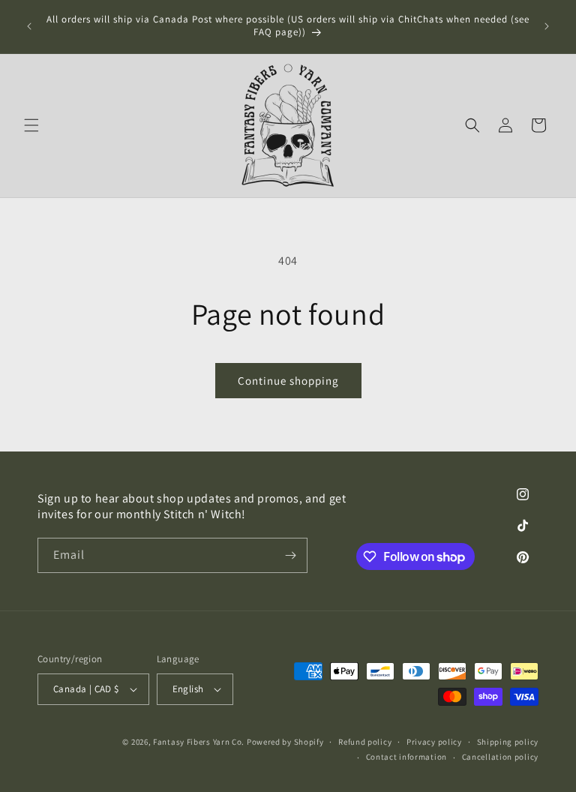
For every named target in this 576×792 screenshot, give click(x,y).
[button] (31, 125)
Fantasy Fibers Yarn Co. (198, 741)
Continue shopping (288, 381)
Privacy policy (434, 741)
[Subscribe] (290, 555)
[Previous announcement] (29, 26)
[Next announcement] (546, 26)
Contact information (406, 757)
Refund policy (365, 741)
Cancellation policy (500, 757)
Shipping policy (508, 741)
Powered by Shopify (285, 741)
